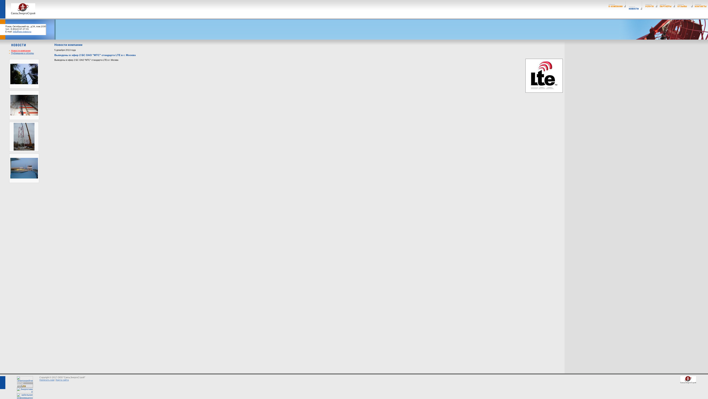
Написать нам (46, 380)
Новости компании (21, 50)
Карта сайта (62, 380)
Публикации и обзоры (22, 53)
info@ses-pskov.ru (22, 31)
